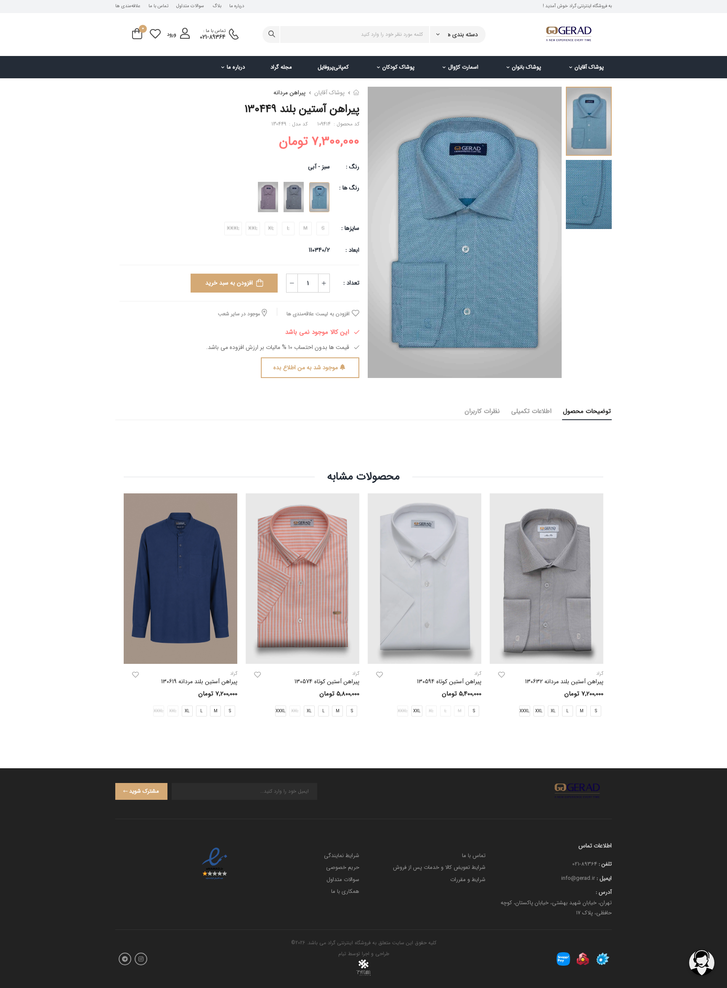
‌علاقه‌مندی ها (127, 6)
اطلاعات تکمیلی (531, 411)
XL (553, 711)
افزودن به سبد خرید (229, 283)
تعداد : (351, 283)
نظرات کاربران (482, 411)
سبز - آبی (319, 166)
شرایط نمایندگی (341, 855)
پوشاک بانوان (526, 67)
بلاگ (216, 6)
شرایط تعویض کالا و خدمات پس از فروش (439, 867)
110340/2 (319, 250)
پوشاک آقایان (589, 67)
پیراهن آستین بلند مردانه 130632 (564, 681)
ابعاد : (351, 250)
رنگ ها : (349, 187)
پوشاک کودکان (398, 67)
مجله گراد (281, 67)
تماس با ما (158, 6)
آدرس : (604, 892)
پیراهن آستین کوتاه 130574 (327, 681)
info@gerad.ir (578, 878)
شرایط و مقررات (468, 879)
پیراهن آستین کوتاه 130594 (449, 681)
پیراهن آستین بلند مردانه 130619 (199, 681)
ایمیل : (604, 878)
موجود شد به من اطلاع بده (305, 367)
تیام (342, 954)
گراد (477, 673)
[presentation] (597, 611)
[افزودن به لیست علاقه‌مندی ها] (501, 675)
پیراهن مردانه (289, 92)
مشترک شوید (144, 791)
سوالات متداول (190, 6)
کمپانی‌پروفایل (333, 67)
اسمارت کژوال (463, 67)
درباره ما (236, 6)
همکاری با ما (345, 891)
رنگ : (352, 166)
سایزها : (350, 228)
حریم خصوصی (342, 867)
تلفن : (605, 864)
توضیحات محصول (587, 411)
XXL (539, 711)
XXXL (525, 711)
